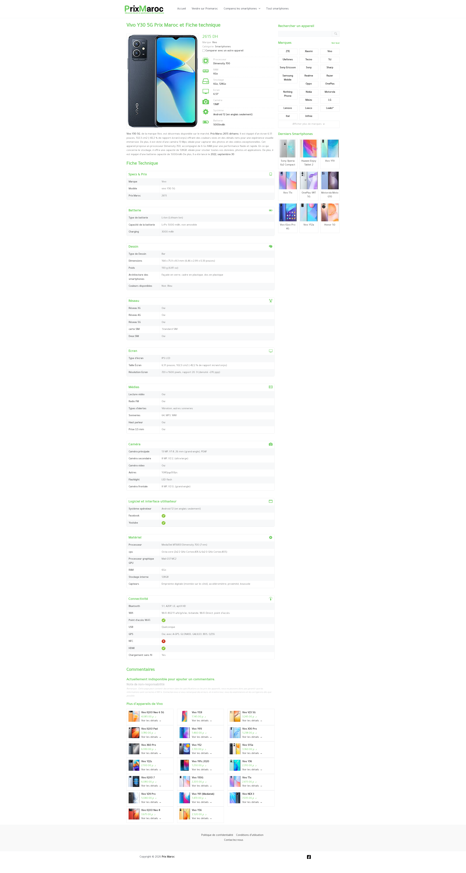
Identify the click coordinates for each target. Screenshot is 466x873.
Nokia (309, 92)
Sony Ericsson (288, 67)
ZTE (288, 51)
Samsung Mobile (288, 78)
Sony (309, 67)
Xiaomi (309, 51)
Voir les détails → (151, 721)
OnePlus (330, 84)
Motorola (330, 92)
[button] (258, 9)
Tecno (308, 59)
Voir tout (335, 43)
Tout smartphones (277, 9)
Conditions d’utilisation (249, 835)
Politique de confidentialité (217, 835)
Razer (330, 76)
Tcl (329, 59)
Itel (288, 116)
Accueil (181, 9)
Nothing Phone (287, 94)
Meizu (308, 100)
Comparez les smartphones (240, 9)
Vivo (159, 704)
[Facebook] (309, 857)
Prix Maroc (168, 857)
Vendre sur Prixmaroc (205, 9)
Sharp (330, 67)
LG (329, 100)
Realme (309, 76)
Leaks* (329, 108)
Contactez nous (233, 840)
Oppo (309, 84)
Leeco (308, 108)
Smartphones (223, 47)
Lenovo (288, 108)
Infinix (308, 116)
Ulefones (288, 59)
